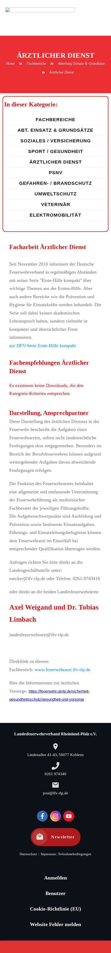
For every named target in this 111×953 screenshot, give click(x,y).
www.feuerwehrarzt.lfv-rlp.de (62, 669)
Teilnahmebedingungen (74, 854)
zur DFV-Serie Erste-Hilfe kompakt (42, 345)
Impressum (48, 854)
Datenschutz (28, 854)
